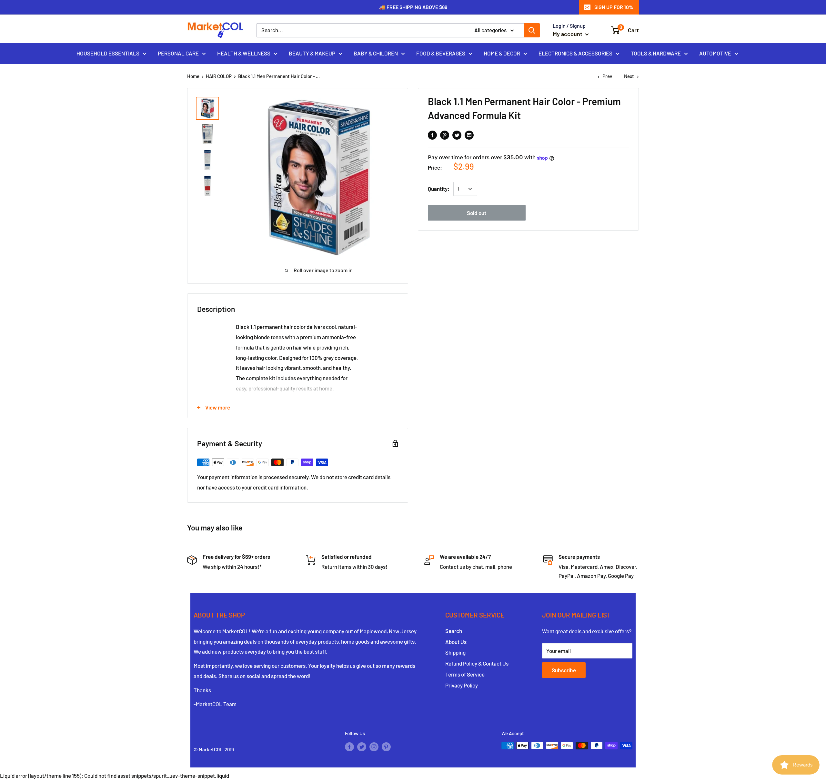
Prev (607, 76)
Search (453, 631)
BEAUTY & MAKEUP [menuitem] (312, 53)
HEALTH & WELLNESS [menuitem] (243, 53)
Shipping (455, 652)
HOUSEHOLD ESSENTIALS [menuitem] (107, 53)
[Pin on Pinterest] (444, 134)
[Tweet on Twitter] (456, 134)
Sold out (476, 213)
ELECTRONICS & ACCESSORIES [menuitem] (575, 53)
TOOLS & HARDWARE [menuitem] (656, 53)
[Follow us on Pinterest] (386, 746)
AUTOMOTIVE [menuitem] (715, 53)
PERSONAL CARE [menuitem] (178, 53)
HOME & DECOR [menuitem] (502, 53)
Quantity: (438, 189)
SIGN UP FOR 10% (613, 7)
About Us (456, 641)
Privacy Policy (461, 685)
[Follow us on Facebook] (349, 746)
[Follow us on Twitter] (361, 746)
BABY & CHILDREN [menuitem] (376, 53)
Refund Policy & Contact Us (477, 663)
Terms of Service (465, 674)
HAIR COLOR (219, 76)
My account (568, 33)
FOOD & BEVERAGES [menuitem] (440, 53)
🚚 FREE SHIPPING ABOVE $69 (413, 7)
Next (629, 76)
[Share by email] (469, 134)
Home (193, 76)
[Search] (532, 30)
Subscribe (564, 670)
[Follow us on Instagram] (373, 746)
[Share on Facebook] (432, 134)
